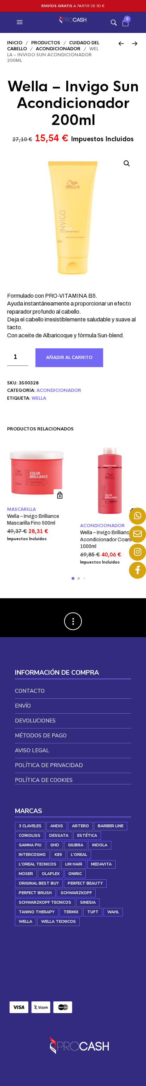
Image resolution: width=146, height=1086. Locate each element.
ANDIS (56, 826)
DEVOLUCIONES (35, 720)
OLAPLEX (51, 873)
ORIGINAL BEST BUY (39, 883)
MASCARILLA (21, 509)
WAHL (113, 912)
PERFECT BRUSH (35, 893)
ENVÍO (23, 705)
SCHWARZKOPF (76, 893)
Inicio (14, 43)
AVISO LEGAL (32, 750)
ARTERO (80, 826)
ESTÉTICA (87, 835)
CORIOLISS (29, 835)
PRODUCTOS (45, 43)
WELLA (39, 398)
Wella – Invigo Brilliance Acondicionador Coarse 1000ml (107, 539)
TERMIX (70, 912)
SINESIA (88, 902)
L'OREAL (79, 854)
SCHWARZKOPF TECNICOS (45, 902)
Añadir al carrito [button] (60, 495)
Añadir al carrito (69, 357)
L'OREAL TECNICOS (37, 864)
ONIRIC (75, 873)
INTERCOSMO (32, 854)
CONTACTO (30, 691)
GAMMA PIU (30, 845)
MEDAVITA (101, 864)
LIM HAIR (73, 864)
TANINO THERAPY (37, 912)
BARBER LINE (110, 826)
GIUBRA (75, 845)
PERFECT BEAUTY (85, 883)
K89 (58, 854)
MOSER (26, 873)
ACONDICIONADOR (58, 49)
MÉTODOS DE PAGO (41, 735)
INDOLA (99, 845)
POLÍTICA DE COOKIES (44, 780)
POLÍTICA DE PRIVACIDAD (49, 765)
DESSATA (58, 835)
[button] (20, 22)
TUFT (93, 912)
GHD (54, 845)
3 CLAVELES (30, 826)
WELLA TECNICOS (58, 921)
